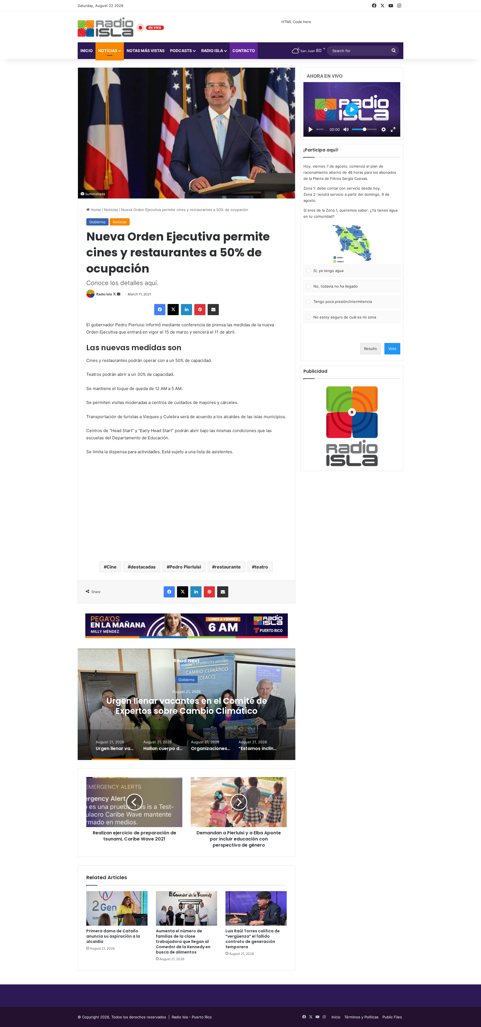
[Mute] (346, 129)
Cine (112, 567)
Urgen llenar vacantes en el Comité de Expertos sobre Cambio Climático (186, 706)
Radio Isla (104, 294)
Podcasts (181, 50)
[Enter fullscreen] (393, 129)
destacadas (143, 567)
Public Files (392, 1017)
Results (370, 348)
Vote (392, 348)
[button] (352, 244)
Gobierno (97, 222)
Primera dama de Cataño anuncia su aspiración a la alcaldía (113, 936)
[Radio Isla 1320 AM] (105, 27)
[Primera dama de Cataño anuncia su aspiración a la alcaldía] (117, 908)
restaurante (228, 567)
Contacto (243, 50)
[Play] (310, 129)
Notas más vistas (146, 50)
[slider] (320, 129)
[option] (186, 704)
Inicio (86, 50)
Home (95, 209)
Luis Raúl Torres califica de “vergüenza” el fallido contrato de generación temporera (252, 939)
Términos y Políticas (361, 1017)
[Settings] (383, 129)
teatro (261, 567)
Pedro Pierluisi (185, 567)
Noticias (107, 50)
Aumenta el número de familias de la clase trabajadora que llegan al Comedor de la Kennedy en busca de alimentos (183, 941)
